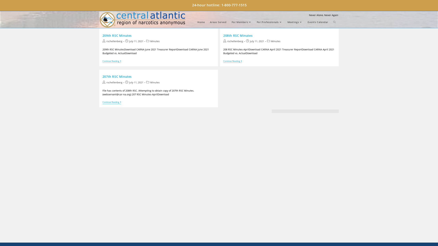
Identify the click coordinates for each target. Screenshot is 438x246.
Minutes (155, 41)
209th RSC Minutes (117, 35)
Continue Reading (111, 61)
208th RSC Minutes (238, 35)
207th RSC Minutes (117, 76)
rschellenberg (114, 41)
